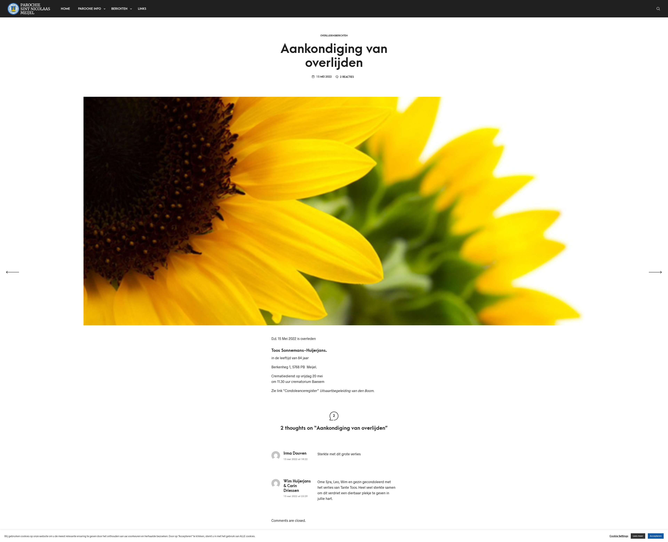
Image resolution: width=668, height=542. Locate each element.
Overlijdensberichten (334, 35)
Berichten (119, 8)
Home (65, 8)
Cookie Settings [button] (619, 535)
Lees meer (638, 536)
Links (142, 8)
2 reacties (346, 77)
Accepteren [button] (656, 536)
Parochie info (89, 8)
